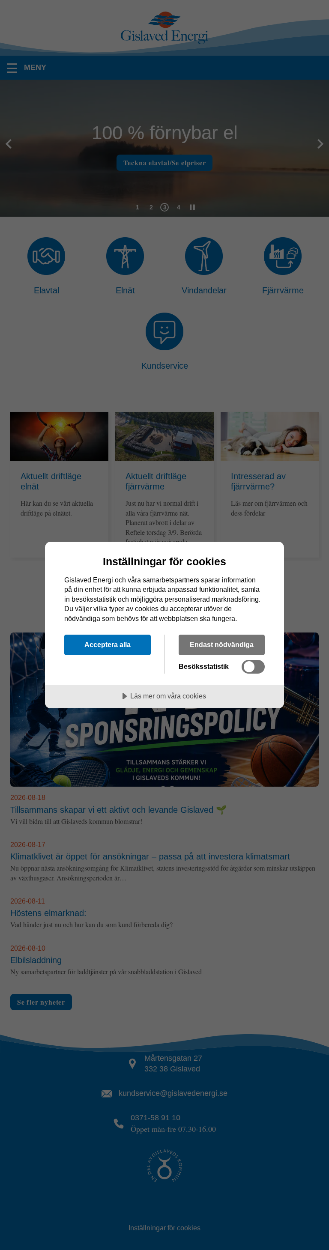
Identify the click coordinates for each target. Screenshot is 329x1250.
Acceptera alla (107, 644)
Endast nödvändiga (222, 644)
